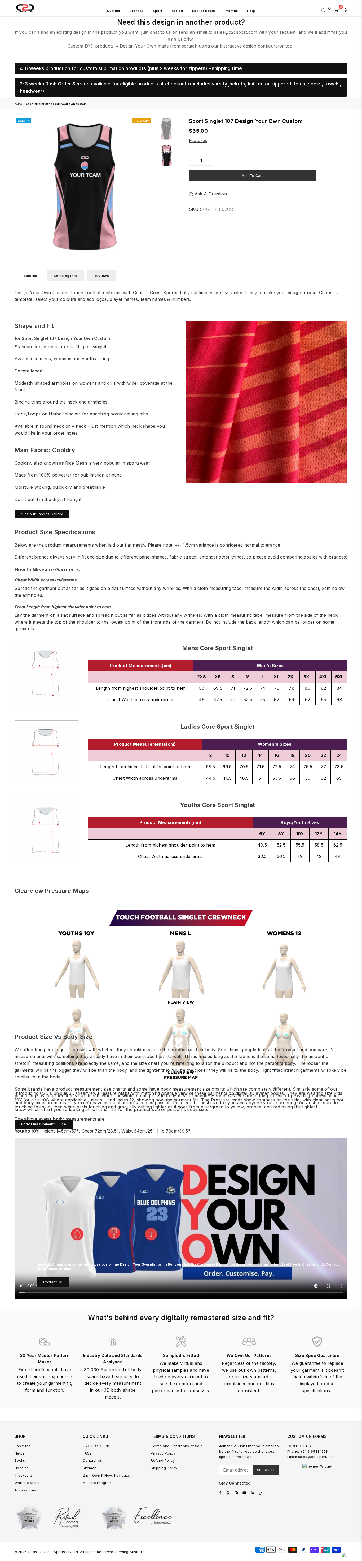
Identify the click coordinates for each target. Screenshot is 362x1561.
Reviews (101, 275)
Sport (157, 11)
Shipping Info (65, 275)
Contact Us (52, 1282)
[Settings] (344, 10)
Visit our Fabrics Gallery (42, 514)
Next (148, 186)
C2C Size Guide (96, 1446)
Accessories (25, 1490)
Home (18, 103)
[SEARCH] (323, 10)
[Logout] (330, 10)
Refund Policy (163, 1460)
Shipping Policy (164, 1468)
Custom (113, 11)
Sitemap (89, 1468)
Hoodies (22, 1468)
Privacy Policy (163, 1453)
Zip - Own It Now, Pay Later (107, 1475)
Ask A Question (210, 193)
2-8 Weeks (141, 121)
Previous (19, 186)
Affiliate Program (97, 1483)
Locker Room (203, 11)
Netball (21, 1453)
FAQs (87, 1453)
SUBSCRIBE (266, 1470)
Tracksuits (24, 1475)
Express (136, 11)
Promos (231, 11)
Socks (20, 1460)
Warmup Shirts (27, 1483)
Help (251, 11)
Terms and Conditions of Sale (176, 1446)
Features (198, 140)
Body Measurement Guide (43, 1124)
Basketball (23, 1446)
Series (177, 11)
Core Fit (23, 121)
